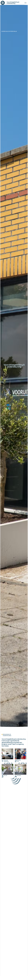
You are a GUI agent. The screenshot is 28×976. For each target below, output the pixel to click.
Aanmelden (19, 775)
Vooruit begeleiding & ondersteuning (13, 2)
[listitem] (7, 755)
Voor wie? (5, 775)
